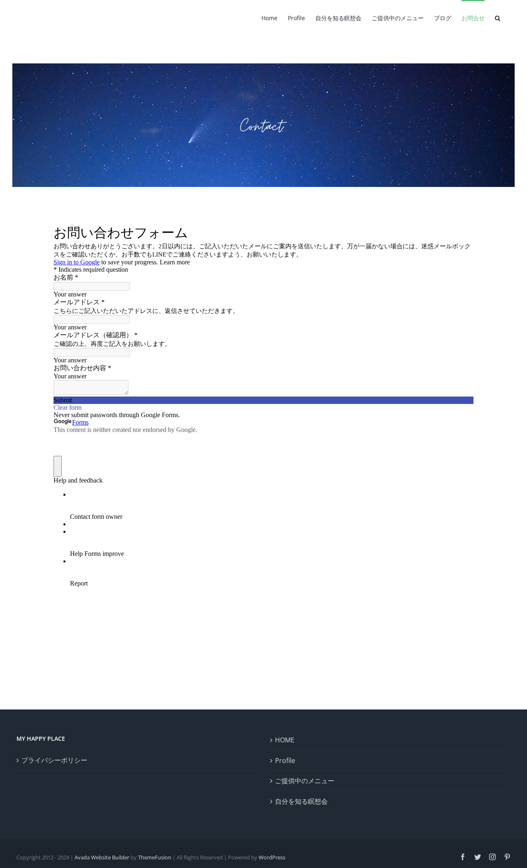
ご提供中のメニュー (304, 780)
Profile (285, 760)
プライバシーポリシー (54, 760)
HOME (284, 739)
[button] (497, 17)
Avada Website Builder (102, 857)
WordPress (272, 857)
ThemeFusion (154, 857)
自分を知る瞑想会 (301, 801)
